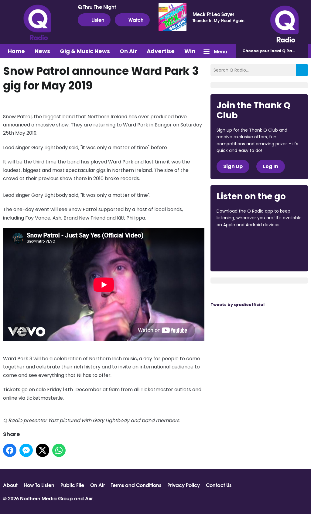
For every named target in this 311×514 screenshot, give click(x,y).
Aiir (89, 498)
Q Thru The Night (97, 6)
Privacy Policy (183, 485)
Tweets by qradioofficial (237, 304)
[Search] (302, 70)
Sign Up (233, 166)
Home (16, 51)
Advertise (161, 51)
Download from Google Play (240, 257)
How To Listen (39, 485)
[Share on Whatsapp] (59, 450)
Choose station (275, 51)
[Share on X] (42, 450)
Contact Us (218, 485)
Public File (72, 485)
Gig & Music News (85, 51)
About (10, 485)
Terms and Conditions (136, 485)
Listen (97, 19)
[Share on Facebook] (9, 450)
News (42, 51)
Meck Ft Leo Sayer (213, 14)
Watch (136, 19)
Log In (270, 166)
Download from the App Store (240, 241)
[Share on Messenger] (26, 450)
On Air (128, 51)
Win (189, 51)
